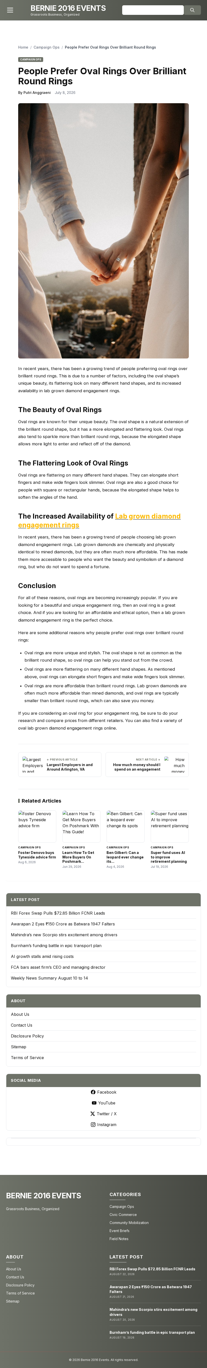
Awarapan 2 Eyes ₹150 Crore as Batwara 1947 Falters (63, 923)
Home (23, 47)
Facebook (106, 1092)
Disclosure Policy (27, 1035)
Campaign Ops (47, 47)
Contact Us (21, 1025)
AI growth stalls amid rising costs (42, 956)
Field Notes (119, 1239)
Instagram (106, 1124)
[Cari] (192, 10)
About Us (20, 1014)
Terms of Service (27, 1057)
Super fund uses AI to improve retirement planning (169, 856)
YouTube (106, 1102)
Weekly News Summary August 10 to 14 (49, 978)
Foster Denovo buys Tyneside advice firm (37, 854)
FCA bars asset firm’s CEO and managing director (58, 967)
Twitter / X (107, 1113)
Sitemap (18, 1046)
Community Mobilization (129, 1222)
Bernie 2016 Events (43, 1195)
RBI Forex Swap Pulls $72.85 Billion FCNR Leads (58, 913)
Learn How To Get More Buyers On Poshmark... (78, 856)
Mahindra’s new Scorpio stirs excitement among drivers (64, 934)
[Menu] (10, 10)
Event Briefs (120, 1231)
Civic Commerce (123, 1214)
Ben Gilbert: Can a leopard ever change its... (125, 856)
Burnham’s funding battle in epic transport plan (56, 945)
